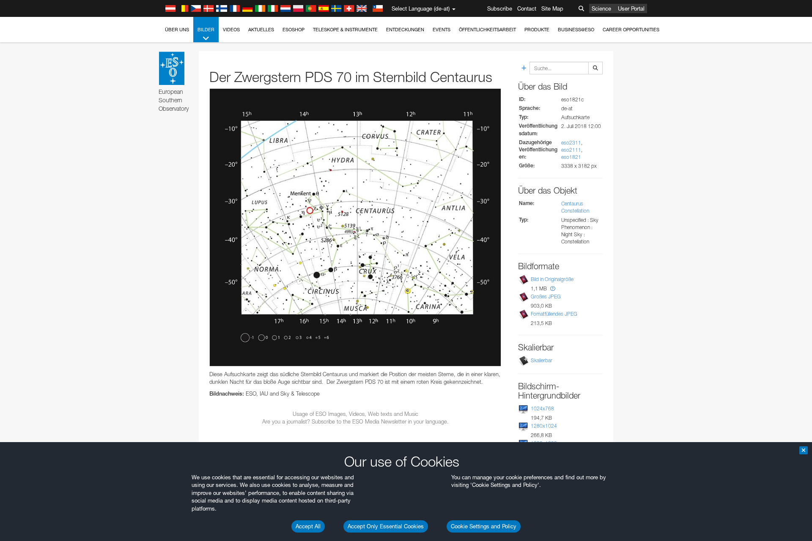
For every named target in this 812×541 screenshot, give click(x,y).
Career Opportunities (631, 30)
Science (601, 8)
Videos (231, 30)
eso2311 (571, 142)
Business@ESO (576, 30)
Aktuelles (261, 30)
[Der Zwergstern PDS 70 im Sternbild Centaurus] (355, 227)
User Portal (631, 8)
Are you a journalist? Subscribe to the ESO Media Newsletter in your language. (355, 421)
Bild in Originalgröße (552, 279)
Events (441, 30)
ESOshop (293, 30)
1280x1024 (544, 426)
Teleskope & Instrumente (345, 30)
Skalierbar (541, 360)
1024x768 (542, 408)
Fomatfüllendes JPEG (554, 314)
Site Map (552, 8)
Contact (526, 8)
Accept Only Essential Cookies (386, 526)
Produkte (536, 30)
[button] (552, 288)
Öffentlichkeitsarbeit (487, 30)
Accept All (308, 526)
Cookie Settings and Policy (483, 526)
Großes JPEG (546, 296)
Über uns (177, 30)
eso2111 (571, 150)
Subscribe (499, 8)
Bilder (206, 30)
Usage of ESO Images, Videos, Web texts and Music (355, 413)
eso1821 (571, 157)
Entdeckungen (405, 30)
